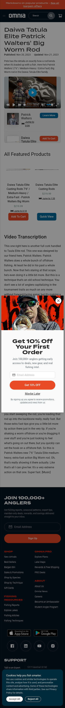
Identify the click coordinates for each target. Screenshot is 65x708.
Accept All (14, 699)
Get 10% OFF (33, 385)
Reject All (33, 699)
